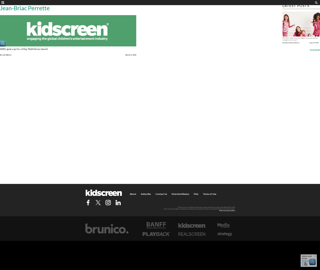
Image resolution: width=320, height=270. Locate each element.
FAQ (196, 194)
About (133, 194)
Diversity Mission (180, 194)
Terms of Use (209, 194)
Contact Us (161, 194)
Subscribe (146, 194)
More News (315, 50)
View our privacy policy (227, 210)
